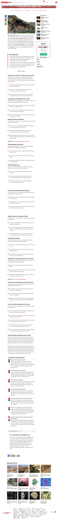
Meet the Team (27, 508)
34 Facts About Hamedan (10, 476)
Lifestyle (47, 5)
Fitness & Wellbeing (30, 5)
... (56, 5)
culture (9, 47)
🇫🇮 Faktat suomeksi (24, 513)
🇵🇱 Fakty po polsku (39, 515)
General (35, 5)
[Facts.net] (6, 2)
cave (18, 78)
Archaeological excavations (13, 146)
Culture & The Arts (14, 5)
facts (27, 47)
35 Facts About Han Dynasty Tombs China (33, 476)
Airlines (2, 5)
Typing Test (39, 64)
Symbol (38, 59)
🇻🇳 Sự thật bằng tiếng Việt (35, 516)
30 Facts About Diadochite (32, 502)
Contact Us (41, 508)
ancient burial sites (11, 81)
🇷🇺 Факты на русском (25, 516)
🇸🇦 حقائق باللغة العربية (33, 513)
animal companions (21, 312)
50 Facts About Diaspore (12, 488)
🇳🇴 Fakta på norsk (16, 513)
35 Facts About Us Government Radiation (45, 21)
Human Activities (42, 5)
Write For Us (15, 509)
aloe (25, 130)
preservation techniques (19, 182)
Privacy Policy (37, 509)
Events (26, 5)
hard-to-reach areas (29, 94)
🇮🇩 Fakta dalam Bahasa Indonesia (25, 514)
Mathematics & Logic (52, 5)
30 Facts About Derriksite (32, 489)
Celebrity (5, 5)
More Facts (15, 510)
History (38, 5)
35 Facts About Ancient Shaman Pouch (45, 35)
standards (24, 441)
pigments (21, 315)
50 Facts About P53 (45, 488)
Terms (32, 509)
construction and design (19, 100)
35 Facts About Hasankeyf (21, 476)
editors (19, 443)
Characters (9, 5)
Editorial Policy (20, 508)
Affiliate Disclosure (22, 509)
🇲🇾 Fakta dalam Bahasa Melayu (18, 515)
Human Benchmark (40, 66)
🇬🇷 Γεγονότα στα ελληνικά (42, 513)
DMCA (28, 509)
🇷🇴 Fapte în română (17, 516)
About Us (15, 508)
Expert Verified (36, 10)
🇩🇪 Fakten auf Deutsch (23, 510)
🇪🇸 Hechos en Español (40, 510)
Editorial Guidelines (43, 10)
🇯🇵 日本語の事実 (35, 514)
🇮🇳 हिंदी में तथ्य (16, 514)
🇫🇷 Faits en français (32, 510)
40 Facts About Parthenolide (44, 502)
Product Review (34, 508)
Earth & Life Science (21, 5)
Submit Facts (44, 509)
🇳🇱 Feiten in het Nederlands (29, 515)
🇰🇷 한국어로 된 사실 (43, 514)
